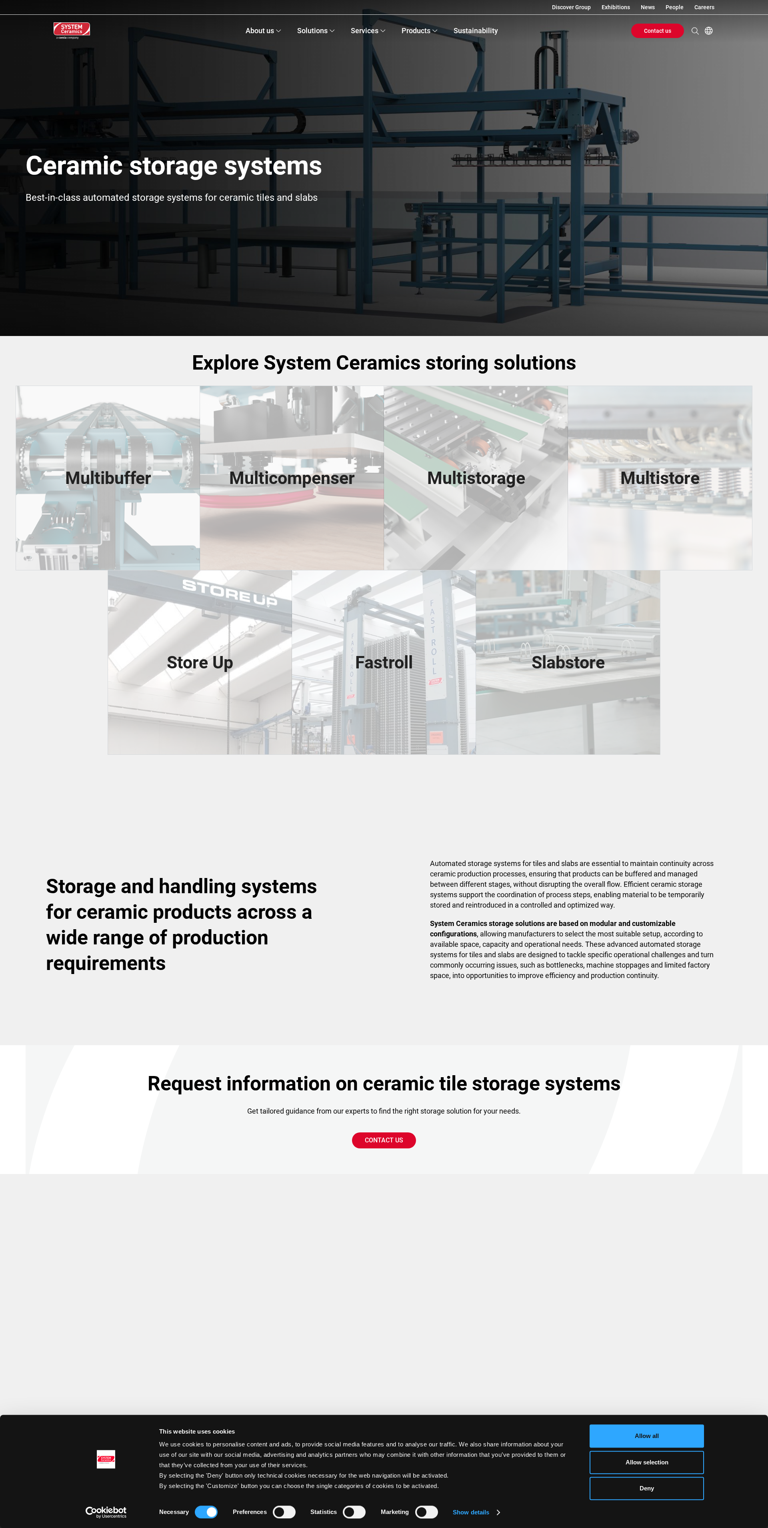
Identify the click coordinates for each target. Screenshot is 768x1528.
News (648, 7)
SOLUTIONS (312, 30)
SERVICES (364, 30)
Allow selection (647, 1462)
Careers (704, 7)
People (675, 7)
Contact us (657, 31)
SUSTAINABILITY (476, 30)
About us (260, 30)
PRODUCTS (416, 30)
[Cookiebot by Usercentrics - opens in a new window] (106, 1512)
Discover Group (571, 7)
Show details (471, 1512)
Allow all (647, 1435)
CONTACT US (384, 1140)
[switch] (284, 1512)
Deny (647, 1488)
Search (695, 31)
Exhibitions (616, 7)
